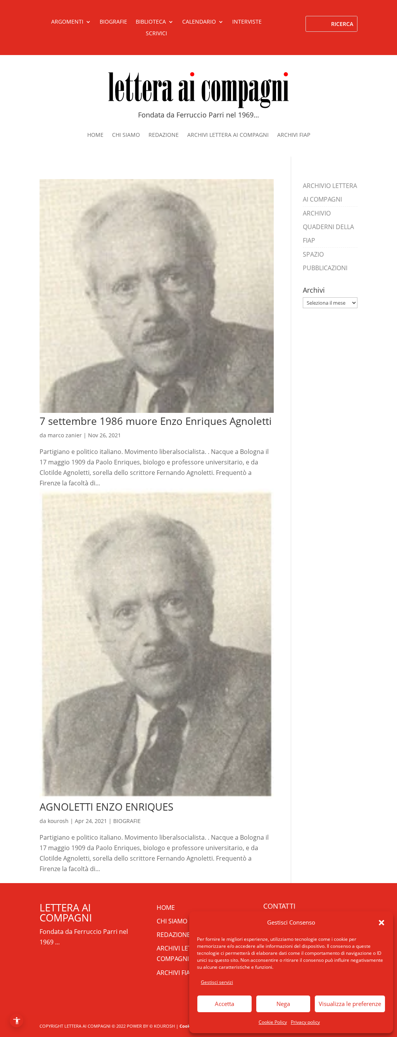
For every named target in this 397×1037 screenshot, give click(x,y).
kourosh (58, 821)
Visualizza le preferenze (350, 1004)
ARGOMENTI (67, 22)
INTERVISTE (247, 22)
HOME (95, 135)
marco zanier (65, 435)
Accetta (224, 1004)
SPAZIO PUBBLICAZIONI (325, 261)
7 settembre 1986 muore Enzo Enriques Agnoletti (156, 421)
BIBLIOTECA (151, 22)
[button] (381, 923)
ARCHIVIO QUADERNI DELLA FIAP (328, 227)
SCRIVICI (156, 34)
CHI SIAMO (126, 135)
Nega (283, 1004)
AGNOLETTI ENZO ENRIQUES (106, 807)
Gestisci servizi (217, 982)
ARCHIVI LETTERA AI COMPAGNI (228, 135)
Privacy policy (305, 1022)
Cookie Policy (273, 1022)
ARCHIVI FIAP (293, 135)
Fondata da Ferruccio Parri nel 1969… (198, 114)
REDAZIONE (163, 135)
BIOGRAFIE (113, 22)
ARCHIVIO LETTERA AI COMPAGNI (330, 192)
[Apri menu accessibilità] (16, 1020)
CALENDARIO (199, 22)
